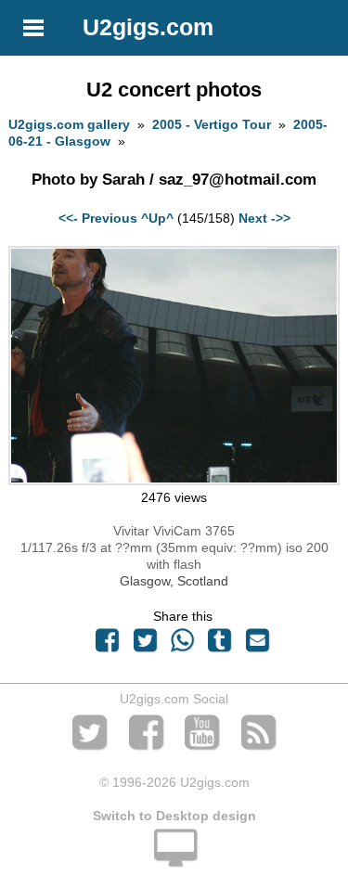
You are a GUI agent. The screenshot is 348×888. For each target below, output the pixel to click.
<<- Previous (97, 218)
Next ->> (264, 218)
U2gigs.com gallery (69, 124)
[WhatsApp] (181, 644)
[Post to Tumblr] (219, 644)
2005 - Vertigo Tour (211, 124)
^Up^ (157, 218)
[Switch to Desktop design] (174, 858)
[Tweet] (144, 644)
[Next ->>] (173, 480)
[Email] (257, 644)
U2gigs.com (148, 27)
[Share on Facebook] (107, 644)
